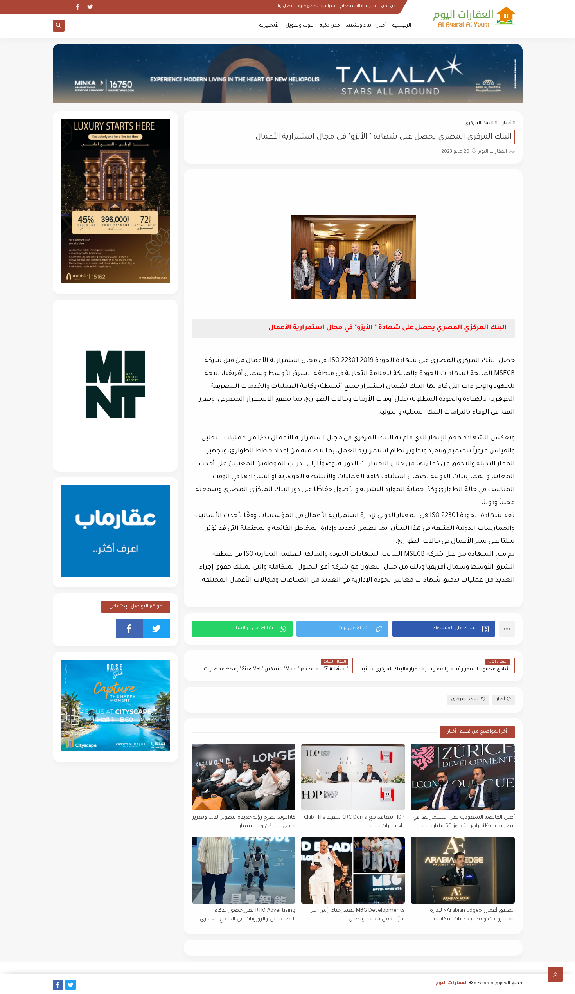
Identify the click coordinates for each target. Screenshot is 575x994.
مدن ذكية (330, 26)
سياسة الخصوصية (316, 6)
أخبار (381, 26)
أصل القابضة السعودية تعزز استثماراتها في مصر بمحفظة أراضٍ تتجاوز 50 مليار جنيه (463, 822)
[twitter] (90, 7)
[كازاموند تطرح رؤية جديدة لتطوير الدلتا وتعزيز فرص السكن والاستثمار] (243, 777)
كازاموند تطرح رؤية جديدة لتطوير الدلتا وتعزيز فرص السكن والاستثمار (243, 822)
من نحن (388, 6)
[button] (443, 629)
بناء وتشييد (358, 26)
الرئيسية (401, 26)
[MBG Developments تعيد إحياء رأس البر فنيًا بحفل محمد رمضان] (353, 870)
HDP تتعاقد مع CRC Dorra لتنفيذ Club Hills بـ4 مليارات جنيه (354, 822)
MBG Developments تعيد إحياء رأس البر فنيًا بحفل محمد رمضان (358, 915)
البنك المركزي (478, 123)
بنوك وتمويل (300, 26)
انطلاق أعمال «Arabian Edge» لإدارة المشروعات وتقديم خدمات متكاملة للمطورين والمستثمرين (472, 915)
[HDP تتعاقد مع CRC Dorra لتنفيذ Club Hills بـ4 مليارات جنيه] (353, 777)
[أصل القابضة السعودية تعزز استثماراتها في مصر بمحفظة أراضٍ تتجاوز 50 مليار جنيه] (462, 777)
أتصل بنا (285, 6)
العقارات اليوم (452, 983)
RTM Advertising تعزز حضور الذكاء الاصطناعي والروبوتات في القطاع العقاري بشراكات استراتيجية (247, 915)
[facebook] (77, 7)
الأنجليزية (269, 26)
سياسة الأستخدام (358, 6)
